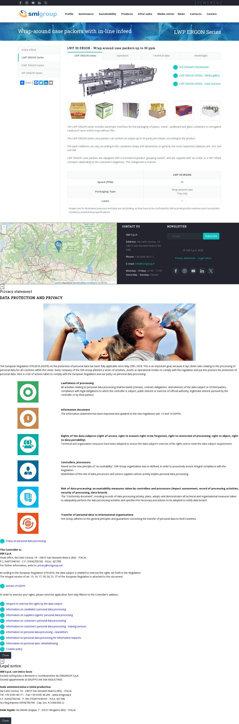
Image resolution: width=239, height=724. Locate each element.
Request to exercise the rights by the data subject (34, 603)
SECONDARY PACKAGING (194, 67)
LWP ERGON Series (85, 55)
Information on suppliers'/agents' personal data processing (39, 615)
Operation (122, 55)
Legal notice (205, 258)
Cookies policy (14, 649)
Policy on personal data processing (26, 541)
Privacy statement (185, 258)
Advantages (201, 55)
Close (5, 655)
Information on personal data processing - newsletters (37, 632)
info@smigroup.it (144, 263)
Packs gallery (76, 111)
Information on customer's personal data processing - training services (46, 626)
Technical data (161, 55)
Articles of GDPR (15, 585)
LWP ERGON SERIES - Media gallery (199, 75)
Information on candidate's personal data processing (36, 609)
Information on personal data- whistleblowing (32, 643)
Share (28, 82)
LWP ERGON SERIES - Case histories (200, 83)
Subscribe (211, 236)
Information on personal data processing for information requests (43, 637)
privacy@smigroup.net (50, 565)
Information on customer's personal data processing (36, 620)
